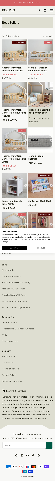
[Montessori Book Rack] (40, 185)
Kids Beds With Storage (13, 288)
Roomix (31, 476)
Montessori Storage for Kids (16, 307)
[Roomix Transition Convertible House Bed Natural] (14, 94)
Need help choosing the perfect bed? (39, 111)
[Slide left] (3, 52)
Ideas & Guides (9, 322)
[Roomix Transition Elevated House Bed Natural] (14, 224)
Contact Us (8, 362)
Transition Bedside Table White (12, 202)
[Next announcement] (52, 3)
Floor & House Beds (11, 276)
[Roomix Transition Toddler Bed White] (40, 52)
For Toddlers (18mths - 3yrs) (16, 282)
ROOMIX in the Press (12, 381)
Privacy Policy (9, 375)
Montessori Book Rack (40, 201)
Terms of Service (10, 368)
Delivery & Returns (11, 341)
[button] (52, 10)
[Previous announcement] (3, 3)
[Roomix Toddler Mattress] (40, 140)
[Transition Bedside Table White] (14, 185)
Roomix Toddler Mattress (36, 157)
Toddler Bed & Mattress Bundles (18, 328)
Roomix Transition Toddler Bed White (37, 69)
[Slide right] (25, 52)
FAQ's (4, 335)
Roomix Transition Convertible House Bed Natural (14, 112)
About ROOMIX (9, 356)
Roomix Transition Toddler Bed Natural (12, 69)
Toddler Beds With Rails (14, 295)
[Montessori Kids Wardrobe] (40, 224)
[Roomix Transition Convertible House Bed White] (14, 140)
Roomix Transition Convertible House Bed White (14, 159)
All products (8, 270)
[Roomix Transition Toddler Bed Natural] (14, 52)
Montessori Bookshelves (14, 301)
